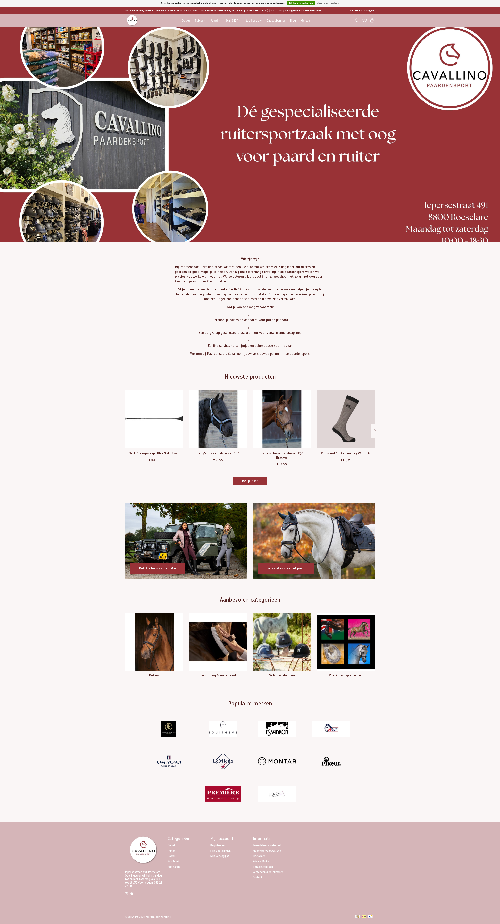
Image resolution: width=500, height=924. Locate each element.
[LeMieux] (222, 761)
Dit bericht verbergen (301, 3)
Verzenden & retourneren (268, 872)
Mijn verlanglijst (219, 856)
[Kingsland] (168, 761)
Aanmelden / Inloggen (362, 10)
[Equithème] (222, 729)
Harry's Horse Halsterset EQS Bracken (282, 455)
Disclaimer (259, 856)
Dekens (154, 675)
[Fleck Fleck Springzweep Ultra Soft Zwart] (154, 419)
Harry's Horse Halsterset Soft (218, 453)
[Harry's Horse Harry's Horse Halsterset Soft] (218, 419)
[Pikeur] (331, 761)
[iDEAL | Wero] (364, 917)
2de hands (174, 866)
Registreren (217, 845)
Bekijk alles (250, 481)
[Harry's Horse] (331, 729)
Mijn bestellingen (220, 850)
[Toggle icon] (357, 20)
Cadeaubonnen (276, 20)
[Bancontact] (370, 917)
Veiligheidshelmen (282, 675)
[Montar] (277, 761)
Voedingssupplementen (345, 675)
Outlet (186, 20)
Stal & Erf (173, 861)
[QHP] (277, 794)
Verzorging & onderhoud (218, 675)
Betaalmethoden (263, 866)
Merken (305, 20)
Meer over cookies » (328, 3)
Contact (257, 877)
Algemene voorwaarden (267, 850)
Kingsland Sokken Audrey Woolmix (346, 453)
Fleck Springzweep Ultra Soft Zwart (154, 453)
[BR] (168, 729)
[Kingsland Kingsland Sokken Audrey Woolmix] (346, 419)
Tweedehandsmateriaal (267, 845)
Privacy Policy (261, 861)
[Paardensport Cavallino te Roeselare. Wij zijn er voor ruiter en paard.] (132, 20)
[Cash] (357, 917)
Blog (293, 20)
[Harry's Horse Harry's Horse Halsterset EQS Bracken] (282, 419)
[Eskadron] (277, 729)
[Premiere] (222, 794)
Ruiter (171, 850)
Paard (171, 856)
